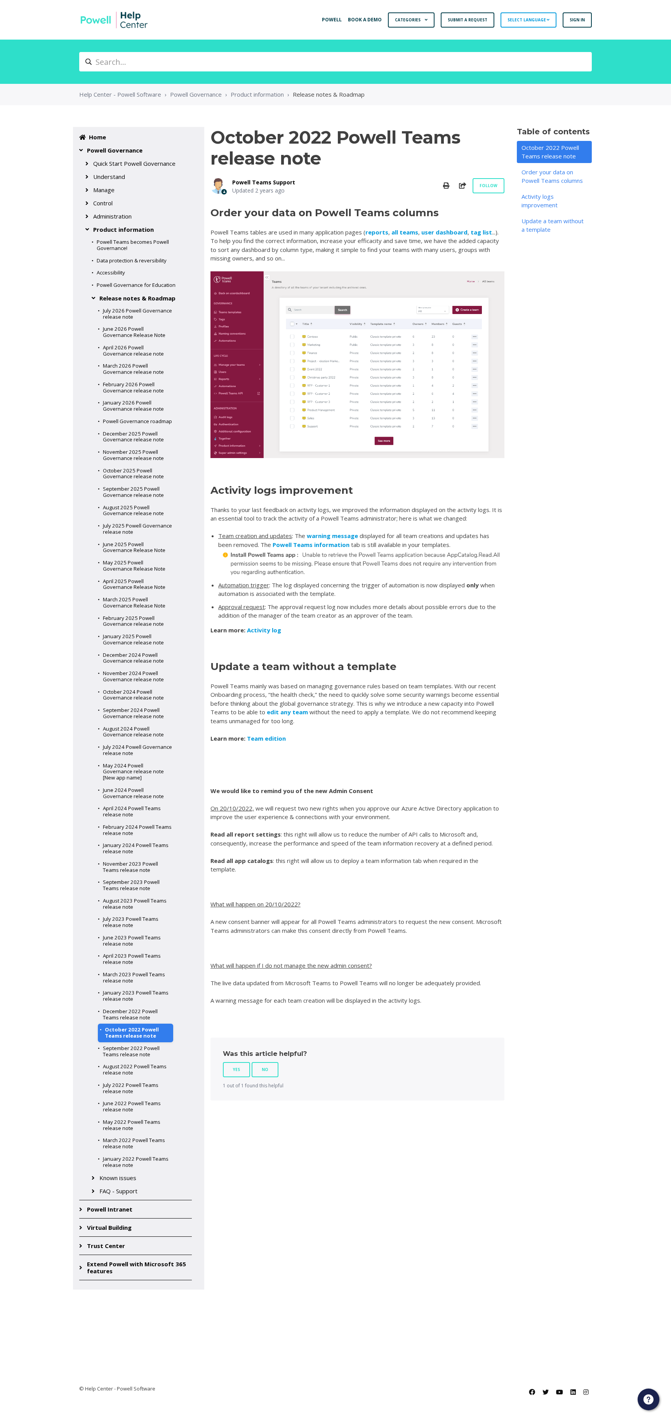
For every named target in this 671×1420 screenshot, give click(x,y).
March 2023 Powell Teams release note (134, 977)
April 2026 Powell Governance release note (133, 350)
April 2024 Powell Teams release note (132, 811)
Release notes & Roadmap (329, 94)
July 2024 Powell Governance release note (137, 750)
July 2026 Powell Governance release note (137, 313)
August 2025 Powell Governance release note (133, 510)
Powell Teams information (311, 545)
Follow (488, 185)
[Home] (114, 19)
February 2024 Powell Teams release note (137, 830)
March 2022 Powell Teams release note (134, 1143)
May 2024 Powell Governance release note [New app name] (133, 771)
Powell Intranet (109, 1209)
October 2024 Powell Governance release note (133, 694)
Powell (332, 19)
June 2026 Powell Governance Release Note (134, 332)
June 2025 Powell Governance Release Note (134, 547)
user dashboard (444, 232)
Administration (112, 216)
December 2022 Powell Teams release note (130, 1014)
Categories (408, 20)
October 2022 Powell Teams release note (132, 1032)
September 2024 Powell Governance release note (133, 713)
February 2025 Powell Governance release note (133, 621)
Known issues (117, 1178)
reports (376, 232)
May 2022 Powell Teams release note (131, 1125)
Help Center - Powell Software (120, 94)
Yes (236, 1069)
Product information (257, 94)
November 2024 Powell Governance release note (133, 676)
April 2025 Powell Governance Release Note (134, 584)
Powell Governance (196, 94)
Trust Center (106, 1246)
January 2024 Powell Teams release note (136, 848)
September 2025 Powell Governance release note (133, 491)
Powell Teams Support (263, 182)
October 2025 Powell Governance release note (133, 473)
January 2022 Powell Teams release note (136, 1161)
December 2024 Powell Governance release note (133, 658)
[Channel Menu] (648, 1399)
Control (103, 203)
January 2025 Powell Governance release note (133, 639)
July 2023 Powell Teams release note (130, 922)
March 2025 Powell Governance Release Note (134, 602)
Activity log (264, 630)
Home (97, 137)
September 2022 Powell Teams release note (131, 1051)
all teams (404, 232)
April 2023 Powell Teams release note (132, 958)
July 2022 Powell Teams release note (130, 1088)
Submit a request (467, 20)
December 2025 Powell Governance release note (133, 436)
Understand (109, 177)
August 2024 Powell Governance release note (133, 731)
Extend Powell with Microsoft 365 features (136, 1267)
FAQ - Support (118, 1191)
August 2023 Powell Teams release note (135, 903)
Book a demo (365, 19)
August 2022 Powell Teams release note (135, 1069)
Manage (104, 190)
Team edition (267, 738)
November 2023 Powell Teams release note (130, 866)
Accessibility (111, 272)
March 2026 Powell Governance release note (133, 368)
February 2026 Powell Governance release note (133, 387)
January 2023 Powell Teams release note (136, 995)
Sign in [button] (577, 20)
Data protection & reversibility (132, 260)
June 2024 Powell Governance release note (133, 793)
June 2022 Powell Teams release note (132, 1106)
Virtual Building (109, 1227)
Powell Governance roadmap (137, 421)
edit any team (286, 712)
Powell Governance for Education (136, 284)
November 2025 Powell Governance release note (133, 455)
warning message (332, 536)
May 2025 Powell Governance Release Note (134, 565)
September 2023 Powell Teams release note (131, 885)
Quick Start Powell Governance (134, 163)
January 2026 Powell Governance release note (133, 405)
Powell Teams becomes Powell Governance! (133, 245)
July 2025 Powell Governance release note (137, 528)
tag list (481, 232)
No (265, 1069)
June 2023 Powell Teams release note (132, 940)
